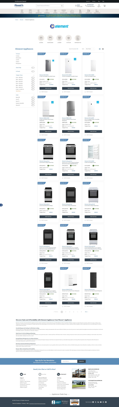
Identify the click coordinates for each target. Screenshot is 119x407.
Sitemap (40, 389)
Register (81, 361)
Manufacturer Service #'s (25, 384)
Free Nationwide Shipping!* (20, 1)
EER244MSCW (88, 209)
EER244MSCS (42, 165)
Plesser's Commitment (43, 380)
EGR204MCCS (65, 251)
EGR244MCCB (43, 251)
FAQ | (28, 403)
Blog (99, 1)
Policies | (24, 403)
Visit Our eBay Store (61, 389)
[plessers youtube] (101, 402)
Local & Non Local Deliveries (63, 384)
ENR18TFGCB (87, 294)
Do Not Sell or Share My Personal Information (37, 403)
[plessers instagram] (103, 402)
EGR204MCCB (43, 294)
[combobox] (90, 49)
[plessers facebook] (93, 402)
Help (103, 1)
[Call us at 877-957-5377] (58, 374)
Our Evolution (41, 383)
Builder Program (23, 383)
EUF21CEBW (64, 79)
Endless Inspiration (42, 384)
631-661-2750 (91, 373)
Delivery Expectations (61, 386)
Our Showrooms (60, 381)
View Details (48, 88)
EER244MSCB (65, 209)
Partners (94, 1)
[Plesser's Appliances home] (19, 6)
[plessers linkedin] (98, 402)
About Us (88, 1)
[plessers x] (95, 402)
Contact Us (22, 380)
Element (44, 75)
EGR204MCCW (88, 251)
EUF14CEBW (87, 122)
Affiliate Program (23, 387)
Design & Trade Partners (25, 381)
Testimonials (41, 387)
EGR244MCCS (65, 165)
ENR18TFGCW (65, 294)
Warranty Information (61, 387)
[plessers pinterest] (106, 402)
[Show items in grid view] (100, 49)
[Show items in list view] (103, 49)
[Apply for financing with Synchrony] (59, 16)
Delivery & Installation (61, 383)
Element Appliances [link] (29, 20)
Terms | (16, 403)
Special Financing (23, 386)
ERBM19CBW (42, 122)
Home (16, 20)
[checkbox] (40, 91)
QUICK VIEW (48, 65)
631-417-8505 (91, 385)
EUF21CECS (42, 79)
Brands (21, 20)
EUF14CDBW (87, 165)
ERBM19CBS (64, 122)
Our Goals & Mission (42, 386)
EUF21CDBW (87, 79)
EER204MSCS (42, 209)
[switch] (32, 67)
